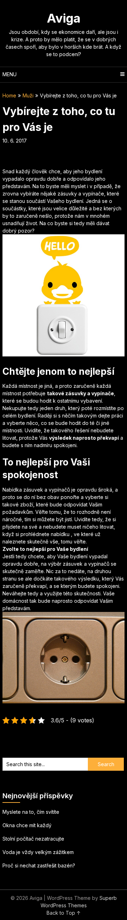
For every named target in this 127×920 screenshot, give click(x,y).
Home (9, 95)
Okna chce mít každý (27, 825)
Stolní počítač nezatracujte (33, 839)
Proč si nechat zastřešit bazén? (38, 865)
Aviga (63, 18)
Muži (28, 95)
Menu (9, 74)
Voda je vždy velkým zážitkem (38, 852)
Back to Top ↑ (64, 913)
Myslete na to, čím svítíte (30, 812)
